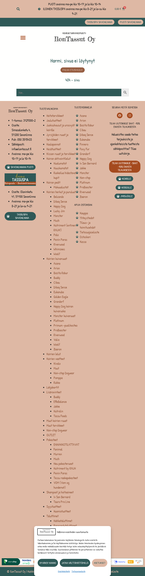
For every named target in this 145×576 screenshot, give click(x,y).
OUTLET (51, 435)
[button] (18, 9)
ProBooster (60, 330)
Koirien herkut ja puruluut (61, 192)
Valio (56, 340)
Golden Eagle (61, 297)
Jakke (57, 406)
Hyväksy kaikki (48, 563)
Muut (56, 368)
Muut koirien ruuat (57, 421)
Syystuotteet (54, 506)
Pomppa (58, 378)
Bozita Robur (61, 273)
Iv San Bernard (62, 497)
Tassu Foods (60, 416)
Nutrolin (58, 411)
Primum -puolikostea (65, 325)
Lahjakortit (53, 387)
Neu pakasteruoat (63, 463)
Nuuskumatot (61, 168)
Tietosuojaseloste (78, 571)
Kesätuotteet (54, 149)
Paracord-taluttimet (65, 525)
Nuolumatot (60, 163)
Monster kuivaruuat (64, 316)
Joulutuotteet (54, 120)
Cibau (57, 282)
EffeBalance (60, 401)
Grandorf (59, 301)
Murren (58, 454)
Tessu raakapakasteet (66, 478)
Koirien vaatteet (56, 359)
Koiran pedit (53, 182)
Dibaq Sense (60, 201)
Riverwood (59, 244)
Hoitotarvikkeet (55, 116)
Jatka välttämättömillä (75, 563)
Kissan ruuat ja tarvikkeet (61, 154)
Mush (56, 220)
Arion (57, 268)
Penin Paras (60, 239)
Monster (58, 216)
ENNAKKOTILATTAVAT (66, 444)
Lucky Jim (59, 211)
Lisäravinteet (54, 392)
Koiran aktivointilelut (59, 158)
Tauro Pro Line (62, 502)
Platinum (59, 320)
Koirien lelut (54, 354)
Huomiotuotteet (62, 511)
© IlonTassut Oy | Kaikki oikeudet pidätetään (32, 571)
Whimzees (59, 249)
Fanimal (58, 449)
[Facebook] (120, 115)
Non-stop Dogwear (64, 373)
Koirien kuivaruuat (57, 258)
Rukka (57, 382)
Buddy (57, 278)
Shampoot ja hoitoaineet (60, 492)
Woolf (57, 254)
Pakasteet (52, 440)
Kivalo (57, 363)
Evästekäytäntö (64, 571)
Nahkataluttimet (63, 521)
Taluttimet (53, 516)
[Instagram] (130, 115)
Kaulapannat (53, 144)
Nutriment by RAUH (65, 468)
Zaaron (58, 349)
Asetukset (99, 563)
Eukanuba (59, 292)
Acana (57, 263)
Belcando (59, 197)
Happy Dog (59, 206)
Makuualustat (61, 187)
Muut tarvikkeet (55, 425)
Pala (56, 235)
